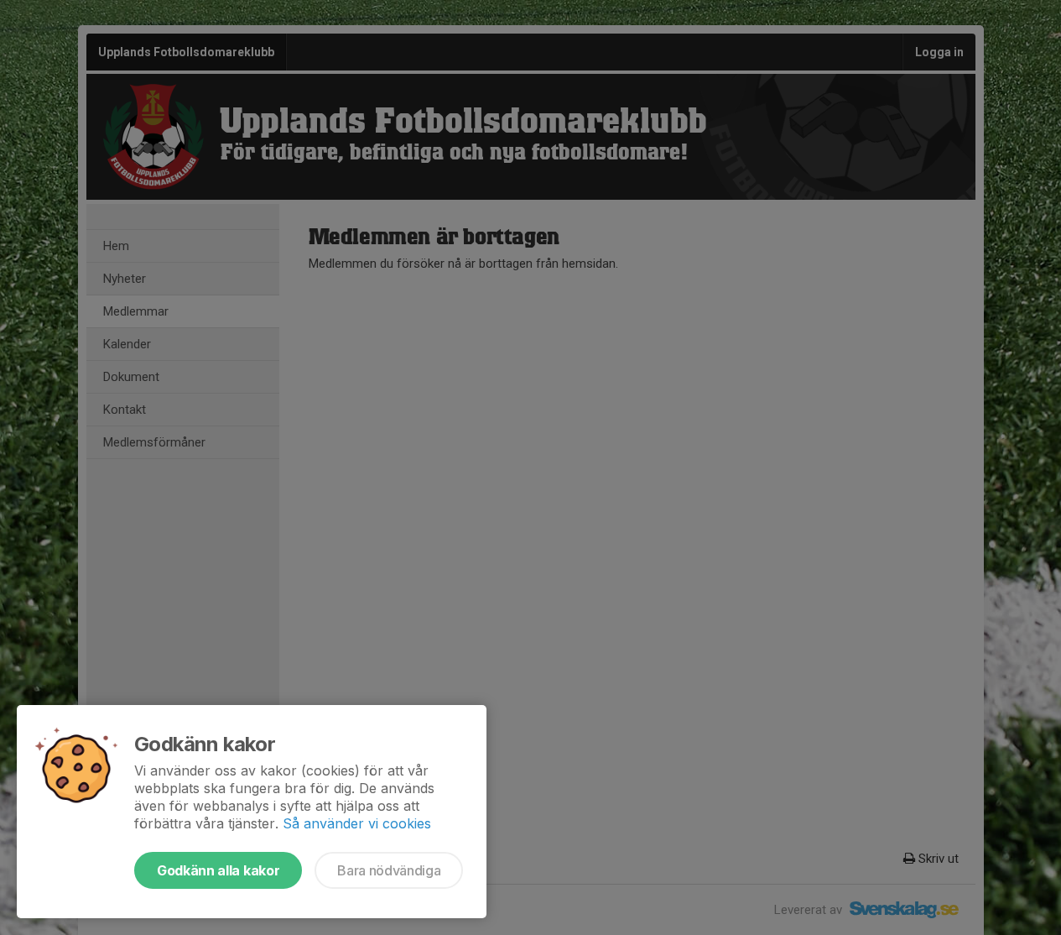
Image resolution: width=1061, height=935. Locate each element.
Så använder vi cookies (357, 823)
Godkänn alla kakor (218, 870)
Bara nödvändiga (388, 870)
